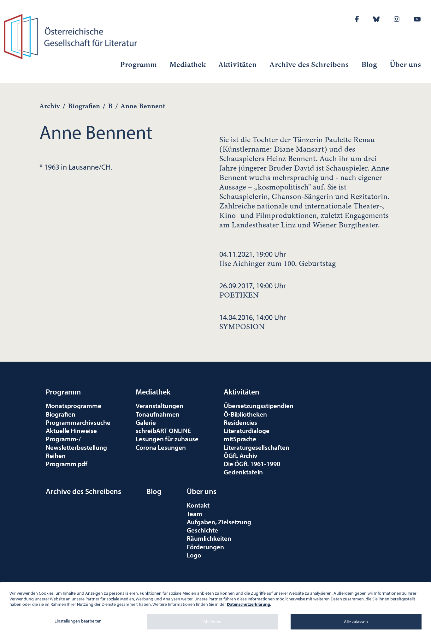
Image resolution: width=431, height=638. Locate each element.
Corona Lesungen (161, 447)
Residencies (240, 422)
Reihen (56, 455)
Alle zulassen (356, 621)
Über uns (405, 64)
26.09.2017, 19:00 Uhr (252, 290)
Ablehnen (212, 621)
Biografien (84, 106)
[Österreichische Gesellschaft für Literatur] (72, 35)
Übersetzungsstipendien (258, 405)
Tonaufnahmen (158, 414)
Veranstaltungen (159, 405)
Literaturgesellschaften (256, 447)
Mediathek (187, 64)
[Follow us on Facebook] (357, 19)
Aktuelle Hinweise (71, 430)
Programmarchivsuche (78, 422)
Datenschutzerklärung (248, 604)
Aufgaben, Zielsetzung (219, 522)
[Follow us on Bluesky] (376, 19)
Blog (369, 64)
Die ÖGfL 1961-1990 (252, 464)
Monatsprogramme (73, 405)
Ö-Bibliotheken (245, 414)
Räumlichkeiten (209, 538)
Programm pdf (66, 464)
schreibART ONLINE (163, 430)
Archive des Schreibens (309, 64)
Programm (138, 64)
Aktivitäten (237, 64)
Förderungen (205, 547)
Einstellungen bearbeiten (78, 621)
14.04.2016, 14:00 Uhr (252, 321)
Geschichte (202, 530)
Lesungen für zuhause (167, 439)
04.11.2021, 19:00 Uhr (277, 258)
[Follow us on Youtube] (417, 19)
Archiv (49, 106)
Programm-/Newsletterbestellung (76, 443)
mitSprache (240, 439)
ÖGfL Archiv (240, 455)
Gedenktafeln (243, 472)
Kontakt (198, 505)
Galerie (146, 422)
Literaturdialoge (246, 430)
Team (194, 513)
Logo (194, 555)
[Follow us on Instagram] (396, 19)
